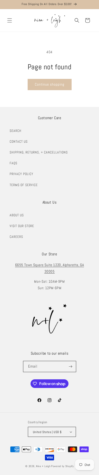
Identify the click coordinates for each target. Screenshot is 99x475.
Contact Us (19, 141)
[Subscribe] (70, 366)
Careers (16, 237)
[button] (9, 20)
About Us (17, 215)
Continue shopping (49, 84)
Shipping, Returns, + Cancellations (39, 152)
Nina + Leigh (43, 466)
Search (15, 131)
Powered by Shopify (62, 466)
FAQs (13, 163)
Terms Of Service (24, 185)
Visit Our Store (22, 226)
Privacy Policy (21, 174)
